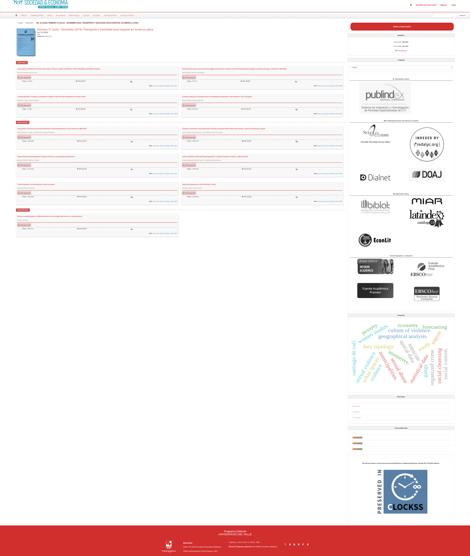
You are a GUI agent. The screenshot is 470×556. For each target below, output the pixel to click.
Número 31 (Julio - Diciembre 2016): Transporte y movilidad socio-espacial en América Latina (95, 29)
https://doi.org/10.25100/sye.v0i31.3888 (329, 86)
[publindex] (380, 98)
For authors (60, 15)
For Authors (356, 412)
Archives (96, 15)
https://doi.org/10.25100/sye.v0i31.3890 (329, 114)
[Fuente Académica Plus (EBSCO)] (427, 269)
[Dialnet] (375, 177)
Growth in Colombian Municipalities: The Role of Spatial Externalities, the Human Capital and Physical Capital (223, 129)
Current (86, 15)
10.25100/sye (403, 51)
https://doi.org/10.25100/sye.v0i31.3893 (165, 173)
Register (443, 5)
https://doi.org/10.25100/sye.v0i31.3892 (329, 146)
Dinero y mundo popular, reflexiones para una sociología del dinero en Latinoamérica (49, 216)
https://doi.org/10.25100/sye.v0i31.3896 (329, 201)
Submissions (74, 15)
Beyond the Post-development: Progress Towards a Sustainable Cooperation (46, 157)
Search (462, 15)
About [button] (23, 15)
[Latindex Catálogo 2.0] (427, 219)
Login (453, 5)
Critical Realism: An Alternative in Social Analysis (35, 184)
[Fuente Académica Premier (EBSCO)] (375, 290)
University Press (110, 15)
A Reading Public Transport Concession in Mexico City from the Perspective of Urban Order (51, 97)
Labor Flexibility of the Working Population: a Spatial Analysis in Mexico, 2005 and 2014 (215, 157)
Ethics (49, 15)
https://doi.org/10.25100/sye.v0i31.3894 (329, 173)
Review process (37, 15)
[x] (285, 544)
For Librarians (357, 417)
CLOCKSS (429, 463)
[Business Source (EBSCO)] (427, 294)
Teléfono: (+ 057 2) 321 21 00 (240, 542)
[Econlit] (375, 240)
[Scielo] (375, 133)
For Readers (356, 406)
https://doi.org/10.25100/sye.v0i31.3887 (165, 86)
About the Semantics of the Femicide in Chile (199, 184)
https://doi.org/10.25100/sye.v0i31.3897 (165, 233)
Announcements (127, 15)
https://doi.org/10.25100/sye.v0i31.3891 (165, 146)
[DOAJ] (427, 174)
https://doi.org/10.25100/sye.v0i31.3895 (165, 201)
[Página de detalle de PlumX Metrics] (131, 82)
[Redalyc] (427, 144)
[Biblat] (375, 206)
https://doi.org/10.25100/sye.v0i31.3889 (165, 114)
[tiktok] (303, 544)
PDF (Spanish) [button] (25, 77)
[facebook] (290, 544)
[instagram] (294, 544)
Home (20, 23)
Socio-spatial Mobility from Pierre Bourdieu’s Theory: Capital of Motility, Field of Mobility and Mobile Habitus (58, 69)
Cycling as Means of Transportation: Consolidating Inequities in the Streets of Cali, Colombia (217, 97)
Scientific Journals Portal (426, 5)
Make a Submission (402, 26)
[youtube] (298, 544)
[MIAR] (427, 201)
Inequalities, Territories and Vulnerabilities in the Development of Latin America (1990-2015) (52, 129)
